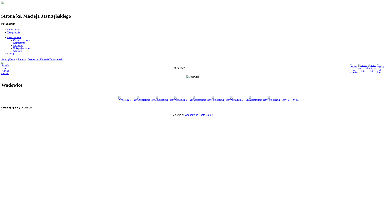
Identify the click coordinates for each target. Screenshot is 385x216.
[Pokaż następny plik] (372, 67)
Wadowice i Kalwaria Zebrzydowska (45, 59)
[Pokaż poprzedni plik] (363, 67)
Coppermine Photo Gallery (199, 115)
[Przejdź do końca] (380, 67)
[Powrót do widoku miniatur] (5, 67)
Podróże (22, 59)
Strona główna (8, 59)
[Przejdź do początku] (354, 67)
